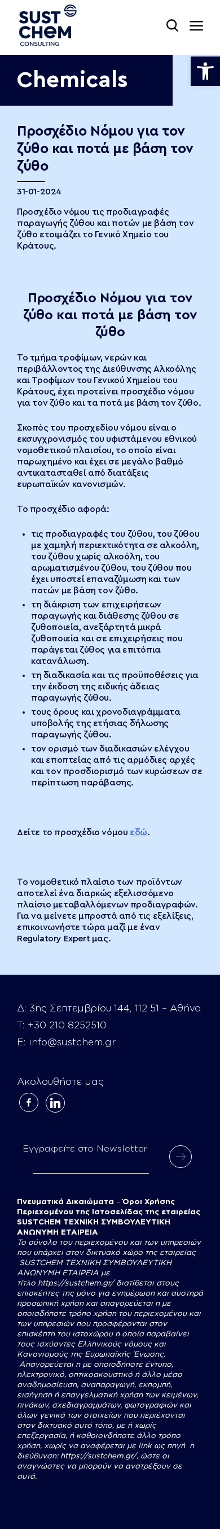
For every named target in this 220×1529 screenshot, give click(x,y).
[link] (205, 71)
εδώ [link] (138, 832)
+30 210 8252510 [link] (67, 1025)
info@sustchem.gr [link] (72, 1042)
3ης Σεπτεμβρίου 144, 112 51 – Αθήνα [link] (115, 1008)
